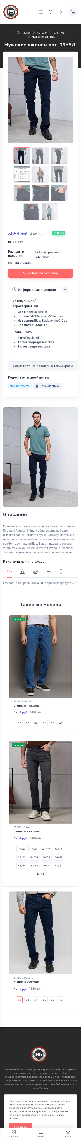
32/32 (21, 849)
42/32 (59, 865)
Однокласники (50, 386)
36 (44, 723)
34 (36, 723)
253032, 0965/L (23, 701)
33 (27, 723)
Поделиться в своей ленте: (28, 377)
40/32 (34, 865)
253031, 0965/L (23, 827)
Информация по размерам (49, 254)
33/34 (58, 849)
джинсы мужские (26, 705)
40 (61, 723)
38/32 (58, 857)
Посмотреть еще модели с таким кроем (43, 366)
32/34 (34, 849)
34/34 (34, 857)
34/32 (22, 857)
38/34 (22, 865)
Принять (20, 1127)
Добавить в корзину (43, 273)
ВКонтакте (22, 386)
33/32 (46, 849)
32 (19, 723)
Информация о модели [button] (37, 290)
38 (52, 723)
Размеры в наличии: (16, 254)
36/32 (46, 857)
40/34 (46, 865)
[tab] (22, 572)
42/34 (40, 873)
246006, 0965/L (23, 977)
